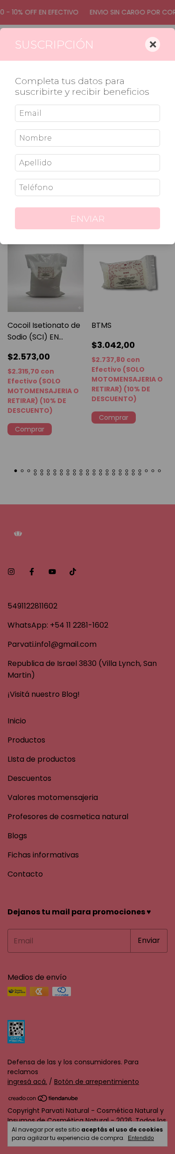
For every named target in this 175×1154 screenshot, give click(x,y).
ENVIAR (87, 218)
